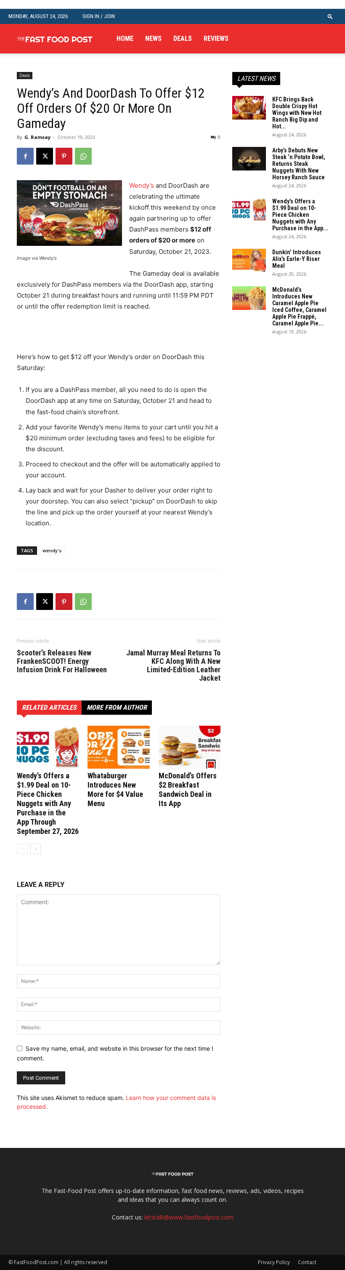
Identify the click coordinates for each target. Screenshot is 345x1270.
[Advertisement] (115, 335)
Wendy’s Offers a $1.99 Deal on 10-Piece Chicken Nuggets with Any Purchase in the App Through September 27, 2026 (48, 803)
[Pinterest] (64, 156)
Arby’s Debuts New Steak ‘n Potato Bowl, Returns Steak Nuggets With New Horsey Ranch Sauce (298, 164)
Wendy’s (141, 185)
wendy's (51, 550)
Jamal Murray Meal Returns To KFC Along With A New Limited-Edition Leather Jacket (173, 665)
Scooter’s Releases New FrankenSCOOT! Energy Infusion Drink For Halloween (62, 661)
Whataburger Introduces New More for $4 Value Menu (115, 789)
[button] (330, 16)
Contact (307, 1262)
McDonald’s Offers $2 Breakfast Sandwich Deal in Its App (188, 789)
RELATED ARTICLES (49, 707)
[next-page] (35, 849)
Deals (182, 39)
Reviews (216, 39)
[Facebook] (25, 156)
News (153, 39)
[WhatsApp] (83, 156)
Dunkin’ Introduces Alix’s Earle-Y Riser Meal (296, 259)
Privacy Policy (274, 1262)
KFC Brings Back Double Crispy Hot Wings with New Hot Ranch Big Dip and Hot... (296, 113)
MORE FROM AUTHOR (117, 707)
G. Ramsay (37, 137)
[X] (44, 156)
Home (125, 39)
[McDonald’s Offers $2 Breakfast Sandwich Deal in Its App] (189, 747)
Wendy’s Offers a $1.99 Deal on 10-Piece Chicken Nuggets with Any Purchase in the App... (300, 215)
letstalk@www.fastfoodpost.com (189, 1217)
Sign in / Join (98, 16)
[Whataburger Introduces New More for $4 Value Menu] (118, 747)
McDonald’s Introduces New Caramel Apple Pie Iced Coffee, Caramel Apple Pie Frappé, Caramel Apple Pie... (299, 306)
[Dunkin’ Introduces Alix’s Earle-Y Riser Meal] (249, 260)
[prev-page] (22, 849)
